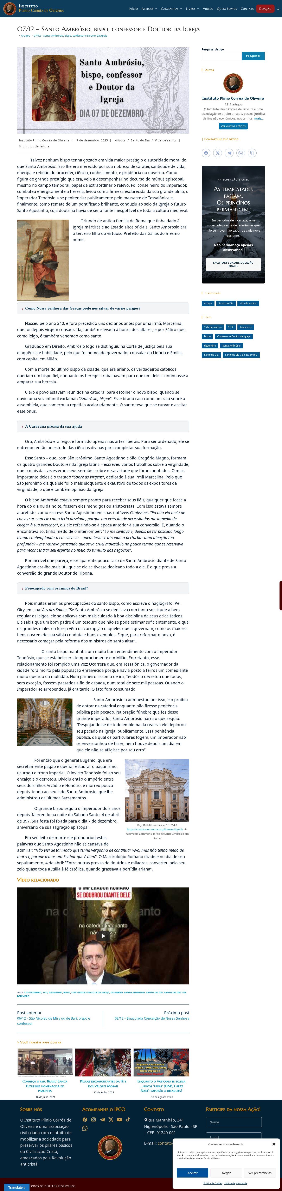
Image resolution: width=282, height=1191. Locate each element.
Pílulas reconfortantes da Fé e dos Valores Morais (103, 1083)
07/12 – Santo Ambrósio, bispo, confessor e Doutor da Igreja (70, 35)
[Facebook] (85, 1119)
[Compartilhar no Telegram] (229, 153)
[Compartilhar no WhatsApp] (240, 153)
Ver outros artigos (233, 126)
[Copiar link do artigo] (252, 153)
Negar (226, 1173)
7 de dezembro (32, 992)
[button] (274, 1144)
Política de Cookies (213, 1183)
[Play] (103, 936)
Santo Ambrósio (134, 992)
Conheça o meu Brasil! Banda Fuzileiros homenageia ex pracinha (45, 1086)
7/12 (45, 992)
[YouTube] (119, 1119)
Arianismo (55, 992)
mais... (259, 118)
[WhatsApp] (85, 1128)
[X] (111, 1119)
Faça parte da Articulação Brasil (233, 264)
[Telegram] (102, 1119)
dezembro (117, 992)
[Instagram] (93, 1119)
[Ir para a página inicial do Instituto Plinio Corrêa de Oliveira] (110, 1147)
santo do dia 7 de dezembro (241, 354)
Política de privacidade (235, 1183)
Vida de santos (166, 140)
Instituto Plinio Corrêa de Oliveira (44, 140)
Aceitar (193, 1173)
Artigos (120, 140)
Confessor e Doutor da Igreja (90, 992)
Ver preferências (259, 1173)
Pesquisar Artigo (213, 49)
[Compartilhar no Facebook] (206, 153)
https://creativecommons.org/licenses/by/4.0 (154, 829)
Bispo (66, 992)
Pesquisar (253, 56)
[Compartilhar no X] (217, 153)
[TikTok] (128, 1119)
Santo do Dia (140, 140)
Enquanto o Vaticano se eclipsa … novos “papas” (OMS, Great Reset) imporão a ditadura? (161, 1086)
